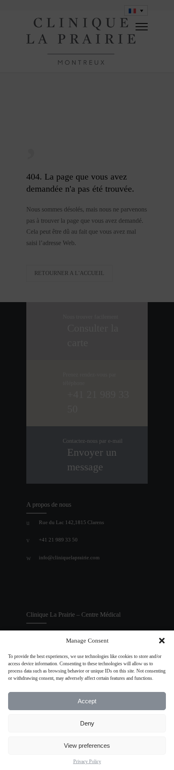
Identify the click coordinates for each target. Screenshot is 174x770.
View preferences (87, 745)
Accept (87, 701)
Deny (87, 723)
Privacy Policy (87, 761)
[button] (162, 641)
